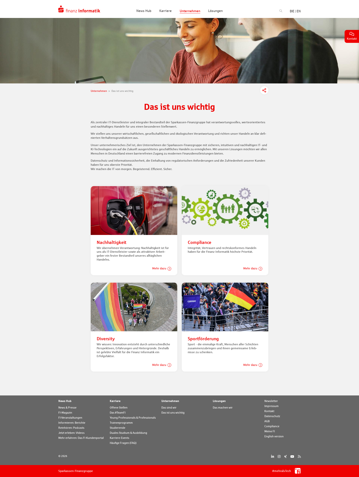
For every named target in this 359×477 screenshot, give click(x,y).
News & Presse (67, 407)
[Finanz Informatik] (79, 9)
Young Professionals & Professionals (133, 417)
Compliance (199, 242)
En (299, 11)
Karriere (115, 401)
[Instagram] (279, 456)
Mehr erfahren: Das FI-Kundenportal (81, 437)
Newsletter (271, 401)
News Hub (64, 401)
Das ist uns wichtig (173, 412)
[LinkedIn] (272, 456)
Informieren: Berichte (71, 422)
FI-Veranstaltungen (70, 417)
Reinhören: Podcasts (71, 427)
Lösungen (219, 401)
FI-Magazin (65, 412)
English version (274, 436)
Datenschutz (272, 416)
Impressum (271, 406)
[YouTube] (292, 456)
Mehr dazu (159, 268)
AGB (267, 421)
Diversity (106, 338)
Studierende (117, 427)
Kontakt (269, 411)
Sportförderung (203, 338)
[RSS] (299, 456)
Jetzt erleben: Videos (71, 432)
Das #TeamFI (117, 412)
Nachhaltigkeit (111, 242)
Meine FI (269, 431)
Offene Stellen (119, 407)
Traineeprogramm (121, 422)
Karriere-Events (119, 437)
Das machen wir (223, 407)
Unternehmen (170, 401)
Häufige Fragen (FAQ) (123, 442)
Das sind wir (169, 407)
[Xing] (285, 456)
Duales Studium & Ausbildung (128, 432)
